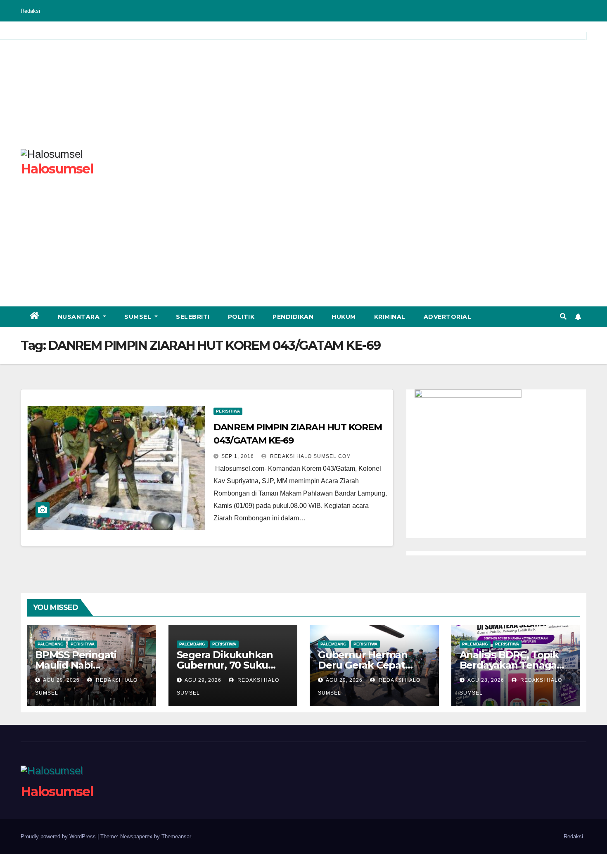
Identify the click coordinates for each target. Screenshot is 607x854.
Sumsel (138, 316)
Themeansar (176, 836)
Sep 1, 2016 (237, 456)
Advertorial (448, 316)
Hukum (344, 316)
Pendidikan (293, 316)
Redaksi (30, 11)
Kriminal (389, 316)
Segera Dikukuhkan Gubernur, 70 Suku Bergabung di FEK (225, 665)
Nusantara (80, 316)
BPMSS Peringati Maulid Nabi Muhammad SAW (78, 665)
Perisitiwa (228, 411)
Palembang (51, 644)
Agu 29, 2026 (61, 680)
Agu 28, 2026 (485, 680)
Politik (241, 316)
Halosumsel (57, 791)
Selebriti (193, 316)
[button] (563, 316)
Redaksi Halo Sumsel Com (309, 456)
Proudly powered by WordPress (59, 836)
